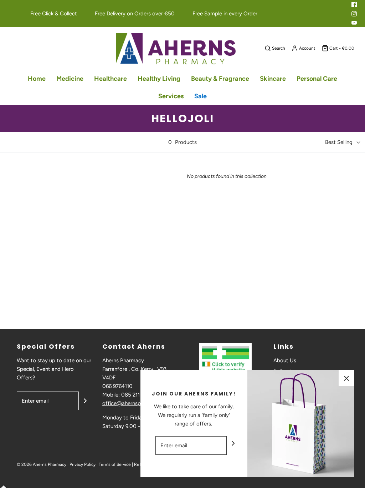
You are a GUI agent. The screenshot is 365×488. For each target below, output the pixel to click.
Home (37, 79)
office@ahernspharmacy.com (137, 403)
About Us (284, 360)
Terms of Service (115, 464)
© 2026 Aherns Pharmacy (41, 464)
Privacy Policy (83, 464)
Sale (200, 96)
